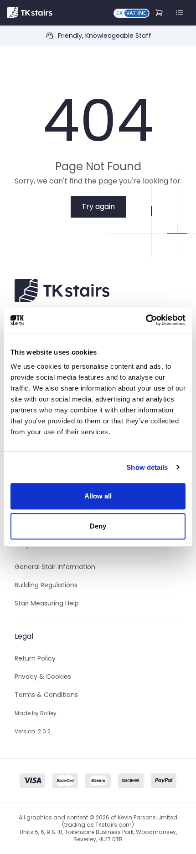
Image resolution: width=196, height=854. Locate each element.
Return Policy (35, 658)
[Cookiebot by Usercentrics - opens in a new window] (146, 320)
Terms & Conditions (46, 694)
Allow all (98, 496)
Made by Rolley (36, 713)
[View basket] (160, 12)
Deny (98, 526)
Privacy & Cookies (43, 676)
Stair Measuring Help (47, 603)
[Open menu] (179, 13)
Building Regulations (46, 585)
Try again (98, 206)
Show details (147, 467)
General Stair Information (55, 566)
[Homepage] (29, 12)
